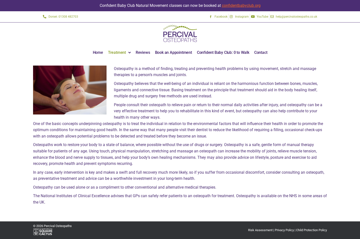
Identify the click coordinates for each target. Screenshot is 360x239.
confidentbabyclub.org (241, 5)
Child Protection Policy (311, 230)
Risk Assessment (260, 230)
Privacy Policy (284, 230)
